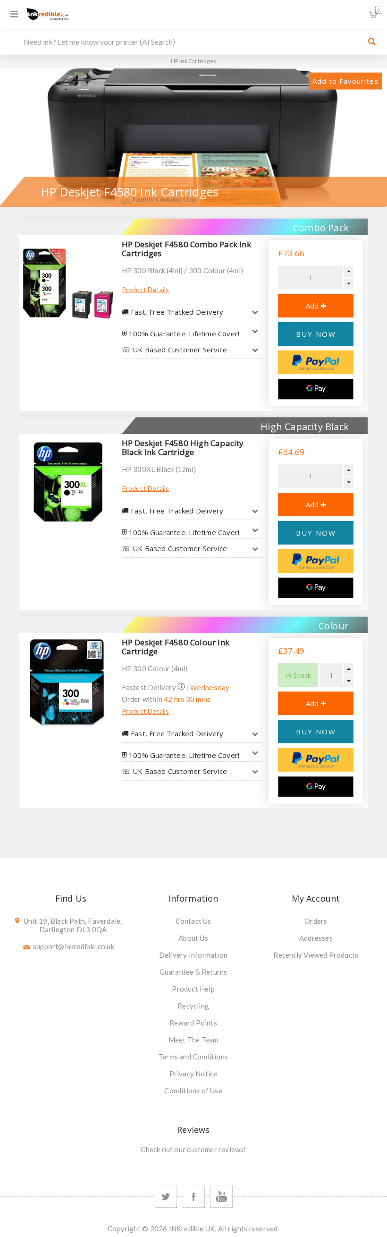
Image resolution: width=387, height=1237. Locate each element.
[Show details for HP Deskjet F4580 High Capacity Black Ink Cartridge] (68, 482)
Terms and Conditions (193, 1056)
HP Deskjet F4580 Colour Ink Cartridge (175, 647)
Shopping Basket (379, 10)
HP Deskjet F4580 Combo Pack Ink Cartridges (186, 249)
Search (371, 41)
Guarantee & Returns (193, 972)
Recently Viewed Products (315, 955)
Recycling (193, 1005)
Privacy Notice (193, 1073)
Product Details (145, 289)
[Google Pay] (315, 389)
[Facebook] (194, 1197)
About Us (193, 938)
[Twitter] (166, 1197)
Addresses (316, 938)
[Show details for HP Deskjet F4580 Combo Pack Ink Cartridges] (68, 284)
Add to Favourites (345, 81)
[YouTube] (221, 1197)
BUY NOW (316, 334)
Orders (315, 921)
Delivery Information (193, 955)
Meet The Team (193, 1039)
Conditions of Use (193, 1090)
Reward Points (193, 1022)
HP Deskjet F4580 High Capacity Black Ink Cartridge (183, 447)
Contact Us (193, 921)
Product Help (193, 989)
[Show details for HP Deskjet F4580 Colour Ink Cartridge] (68, 682)
